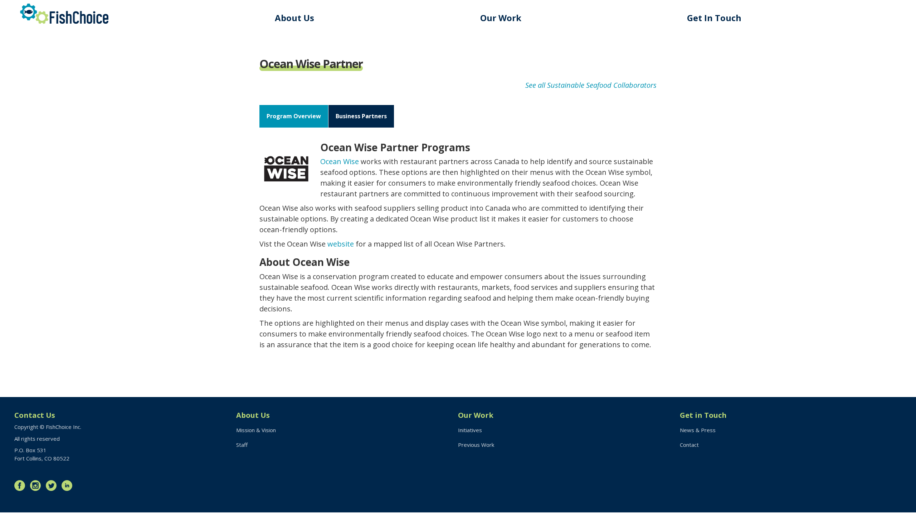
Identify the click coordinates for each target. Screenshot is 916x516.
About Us (294, 18)
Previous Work (476, 444)
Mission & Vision (256, 430)
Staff (242, 444)
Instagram (37, 485)
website (340, 244)
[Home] (64, 14)
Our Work (500, 18)
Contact (689, 444)
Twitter (53, 485)
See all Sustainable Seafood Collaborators (591, 85)
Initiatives (470, 430)
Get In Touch (714, 18)
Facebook (21, 485)
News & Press (698, 430)
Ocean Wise (339, 161)
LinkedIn (69, 485)
